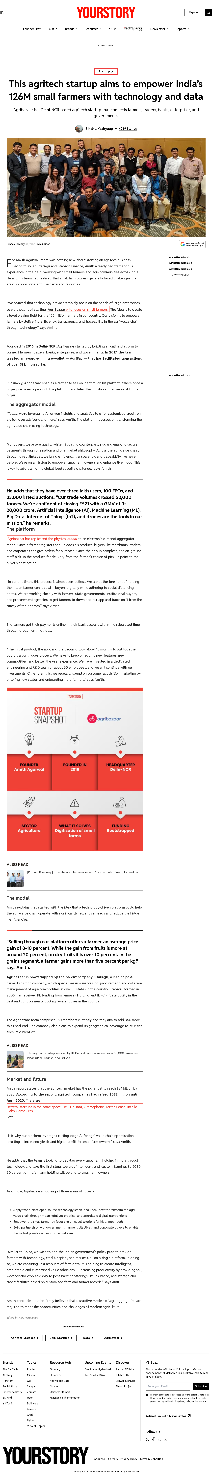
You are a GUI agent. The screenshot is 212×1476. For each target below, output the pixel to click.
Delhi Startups (59, 1338)
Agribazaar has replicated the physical (42, 539)
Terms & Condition (151, 1459)
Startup (104, 71)
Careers (113, 1459)
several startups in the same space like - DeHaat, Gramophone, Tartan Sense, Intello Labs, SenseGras (72, 1109)
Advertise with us (179, 375)
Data (86, 1338)
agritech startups (23, 1338)
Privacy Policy (128, 1459)
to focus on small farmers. (78, 309)
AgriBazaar (111, 1338)
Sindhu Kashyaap (99, 128)
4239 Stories (128, 129)
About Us (100, 1459)
